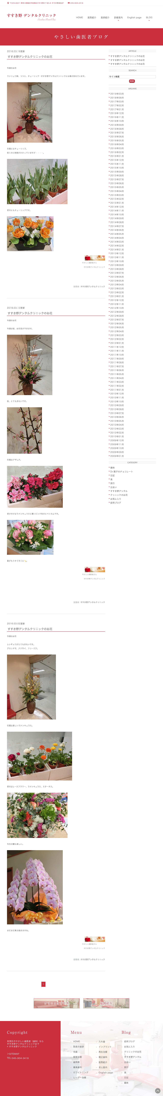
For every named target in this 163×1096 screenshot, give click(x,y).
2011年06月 (117, 370)
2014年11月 (117, 211)
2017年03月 (117, 102)
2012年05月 (117, 327)
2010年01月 (117, 437)
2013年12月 (117, 253)
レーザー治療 (79, 1078)
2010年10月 (117, 401)
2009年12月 (117, 440)
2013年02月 (117, 292)
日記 (112, 475)
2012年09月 (117, 312)
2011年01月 (117, 390)
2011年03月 (117, 382)
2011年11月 (117, 351)
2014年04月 (117, 238)
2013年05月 (117, 281)
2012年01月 (117, 343)
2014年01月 (117, 250)
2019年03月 (117, 94)
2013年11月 (117, 257)
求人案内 (103, 1067)
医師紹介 (105, 18)
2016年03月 (117, 148)
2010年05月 (117, 421)
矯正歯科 (103, 1057)
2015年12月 (117, 160)
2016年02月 (117, 152)
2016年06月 (117, 137)
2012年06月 (117, 323)
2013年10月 (117, 261)
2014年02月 (117, 246)
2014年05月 (117, 234)
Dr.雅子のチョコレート (121, 472)
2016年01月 (117, 156)
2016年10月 (117, 121)
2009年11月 (117, 444)
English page (134, 18)
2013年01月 (117, 296)
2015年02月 (117, 199)
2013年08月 (117, 269)
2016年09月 (117, 125)
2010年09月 (117, 405)
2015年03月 (117, 195)
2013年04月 (117, 285)
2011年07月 (117, 366)
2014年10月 (117, 214)
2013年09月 (117, 265)
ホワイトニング (80, 1072)
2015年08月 (117, 176)
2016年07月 (117, 133)
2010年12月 (117, 394)
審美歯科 (77, 1067)
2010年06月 (117, 417)
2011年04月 (117, 378)
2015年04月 (117, 191)
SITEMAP (14, 1054)
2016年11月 (117, 117)
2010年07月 (117, 413)
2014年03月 (117, 242)
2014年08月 (117, 222)
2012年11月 (117, 304)
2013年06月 (117, 277)
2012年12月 (117, 300)
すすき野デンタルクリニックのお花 (30, 56)
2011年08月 (117, 363)
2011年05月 (117, 374)
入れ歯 (102, 1042)
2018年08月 (117, 98)
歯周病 (76, 1062)
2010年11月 (117, 398)
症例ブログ (115, 503)
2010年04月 (117, 425)
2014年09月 (117, 218)
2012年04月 (117, 331)
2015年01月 (117, 203)
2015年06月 (117, 183)
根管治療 (77, 1057)
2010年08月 (117, 409)
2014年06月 (117, 230)
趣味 (112, 468)
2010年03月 (117, 429)
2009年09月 (117, 452)
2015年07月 (117, 179)
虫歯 (75, 1052)
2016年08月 (117, 129)
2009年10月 (117, 448)
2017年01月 (117, 109)
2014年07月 (117, 226)
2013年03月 (117, 289)
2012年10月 (117, 308)
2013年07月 (117, 273)
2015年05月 (117, 187)
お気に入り (115, 499)
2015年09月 (117, 172)
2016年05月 (117, 140)
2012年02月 (117, 339)
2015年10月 (117, 168)
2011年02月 (117, 386)
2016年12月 (117, 113)
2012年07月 (117, 320)
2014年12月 (117, 207)
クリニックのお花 (119, 495)
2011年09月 (117, 359)
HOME (79, 18)
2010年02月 (117, 433)
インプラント (105, 1047)
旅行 (112, 483)
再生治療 (103, 1052)
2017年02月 (117, 105)
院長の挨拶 (78, 1047)
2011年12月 (117, 347)
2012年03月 (117, 335)
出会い (113, 487)
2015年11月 (117, 164)
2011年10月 (117, 355)
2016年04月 (117, 144)
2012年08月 (117, 316)
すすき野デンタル (119, 491)
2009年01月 (117, 456)
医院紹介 (92, 18)
